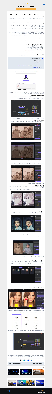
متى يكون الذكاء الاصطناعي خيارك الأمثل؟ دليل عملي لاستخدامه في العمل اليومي (22, 385)
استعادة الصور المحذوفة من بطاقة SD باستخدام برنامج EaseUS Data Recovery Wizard (26, 374)
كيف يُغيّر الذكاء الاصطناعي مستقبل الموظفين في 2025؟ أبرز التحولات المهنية (12, 385)
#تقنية (31, 65)
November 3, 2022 (35, 67)
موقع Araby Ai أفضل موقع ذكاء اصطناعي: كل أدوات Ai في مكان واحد (14, 373)
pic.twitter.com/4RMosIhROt (21, 65)
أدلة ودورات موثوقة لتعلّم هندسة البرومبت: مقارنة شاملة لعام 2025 (30, 385)
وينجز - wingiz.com (26, 6)
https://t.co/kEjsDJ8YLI (34, 65)
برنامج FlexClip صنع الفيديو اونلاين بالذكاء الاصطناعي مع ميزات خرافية (39, 373)
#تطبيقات (25, 65)
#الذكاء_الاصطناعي (28, 65)
